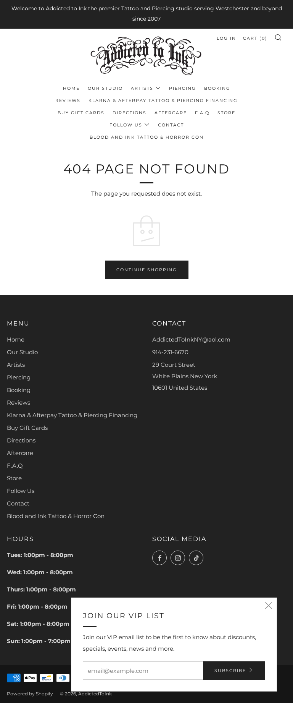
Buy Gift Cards (81, 112)
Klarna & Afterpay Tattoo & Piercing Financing (163, 100)
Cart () (255, 38)
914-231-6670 (170, 352)
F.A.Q (202, 112)
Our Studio (105, 88)
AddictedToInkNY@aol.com (191, 339)
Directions (129, 112)
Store (226, 112)
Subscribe (230, 670)
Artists (142, 88)
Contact (171, 125)
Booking (217, 88)
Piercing (182, 88)
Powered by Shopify (30, 694)
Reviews (67, 100)
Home (71, 88)
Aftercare (171, 112)
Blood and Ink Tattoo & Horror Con (147, 137)
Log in (226, 38)
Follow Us (125, 125)
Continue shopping (146, 269)
